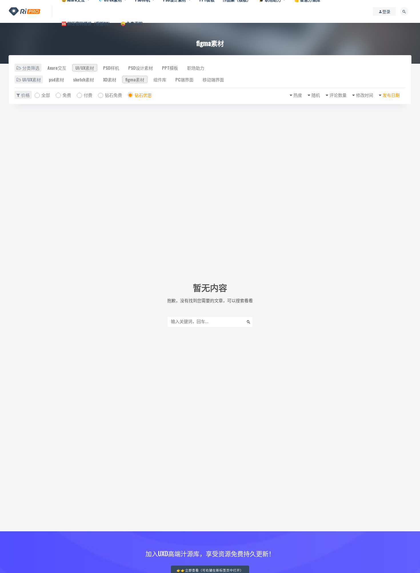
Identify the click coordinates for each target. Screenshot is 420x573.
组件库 (159, 79)
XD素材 (109, 79)
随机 (315, 95)
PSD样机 (111, 68)
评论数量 (338, 95)
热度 (297, 95)
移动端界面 (213, 79)
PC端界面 (184, 79)
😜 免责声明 (132, 23)
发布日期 (391, 95)
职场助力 (195, 68)
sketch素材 (83, 79)
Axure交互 (56, 68)
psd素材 (56, 79)
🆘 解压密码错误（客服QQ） (87, 23)
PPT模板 (170, 68)
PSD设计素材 (140, 68)
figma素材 (134, 79)
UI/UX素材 (84, 68)
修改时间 (364, 95)
